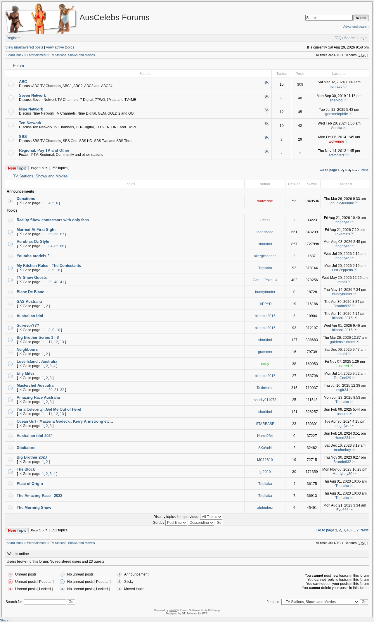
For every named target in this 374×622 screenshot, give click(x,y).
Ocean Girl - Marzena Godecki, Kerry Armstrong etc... (65, 421)
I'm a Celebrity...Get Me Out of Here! (49, 409)
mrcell (342, 282)
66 (56, 234)
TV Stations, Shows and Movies (72, 55)
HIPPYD (265, 304)
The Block (26, 469)
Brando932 (342, 306)
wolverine (336, 141)
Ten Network (30, 123)
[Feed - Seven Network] (267, 98)
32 (62, 390)
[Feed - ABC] (267, 84)
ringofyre (342, 222)
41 (62, 282)
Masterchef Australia (35, 385)
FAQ (338, 38)
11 (50, 342)
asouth (342, 414)
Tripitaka (265, 268)
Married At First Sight (36, 229)
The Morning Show (34, 507)
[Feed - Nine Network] (267, 111)
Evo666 (342, 510)
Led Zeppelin (342, 270)
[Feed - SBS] (267, 139)
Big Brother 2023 (32, 457)
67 (62, 234)
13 (62, 342)
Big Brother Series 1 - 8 (38, 337)
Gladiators (26, 447)
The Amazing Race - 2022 (39, 495)
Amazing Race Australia (38, 397)
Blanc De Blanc (30, 292)
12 (56, 342)
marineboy (342, 450)
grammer (265, 352)
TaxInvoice (265, 388)
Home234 (265, 436)
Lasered (342, 366)
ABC (23, 82)
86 (62, 246)
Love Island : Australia (37, 361)
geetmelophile (336, 114)
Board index (14, 55)
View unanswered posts (24, 47)
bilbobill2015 (265, 316)
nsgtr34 (342, 390)
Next (364, 170)
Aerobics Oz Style (33, 241)
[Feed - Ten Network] (267, 125)
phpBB (173, 610)
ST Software (189, 613)
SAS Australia (29, 301)
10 (58, 270)
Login (363, 38)
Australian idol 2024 (35, 435)
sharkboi (336, 100)
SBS (23, 136)
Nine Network (31, 109)
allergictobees (265, 256)
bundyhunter (265, 292)
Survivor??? (28, 325)
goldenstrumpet (342, 342)
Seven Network (32, 95)
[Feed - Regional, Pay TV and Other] (267, 153)
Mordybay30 (342, 474)
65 (51, 234)
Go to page (328, 170)
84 (51, 246)
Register (13, 38)
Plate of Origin (30, 483)
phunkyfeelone (342, 203)
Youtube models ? (33, 256)
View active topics (60, 47)
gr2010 (265, 472)
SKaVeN (265, 448)
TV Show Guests (32, 277)
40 (56, 282)
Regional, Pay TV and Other (44, 150)
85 (56, 246)
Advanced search (355, 26)
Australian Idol (30, 316)
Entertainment (36, 55)
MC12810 (265, 460)
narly (265, 364)
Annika (336, 128)
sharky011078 (265, 400)
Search (350, 38)
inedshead (265, 232)
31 (56, 390)
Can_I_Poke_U (265, 280)
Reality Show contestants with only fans (53, 220)
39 (51, 282)
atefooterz (336, 155)
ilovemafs (342, 234)
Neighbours (27, 349)
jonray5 (336, 86)
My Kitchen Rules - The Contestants (49, 265)
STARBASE (265, 424)
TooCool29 (342, 378)
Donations (26, 198)
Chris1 (265, 220)
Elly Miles (25, 373)
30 (51, 390)
